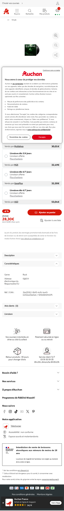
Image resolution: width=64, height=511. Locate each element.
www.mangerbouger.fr (50, 479)
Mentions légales (44, 494)
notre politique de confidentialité (38, 130)
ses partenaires (18, 84)
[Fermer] (3, 503)
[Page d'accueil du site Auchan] (6, 11)
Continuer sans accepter (51, 70)
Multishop (19, 146)
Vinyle (14, 20)
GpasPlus (18, 183)
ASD (16, 202)
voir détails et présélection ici (32, 239)
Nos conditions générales (23, 494)
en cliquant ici (23, 470)
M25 (16, 165)
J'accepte (42, 137)
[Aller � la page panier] (57, 12)
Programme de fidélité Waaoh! (18, 397)
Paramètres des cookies (19, 137)
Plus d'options (16, 159)
